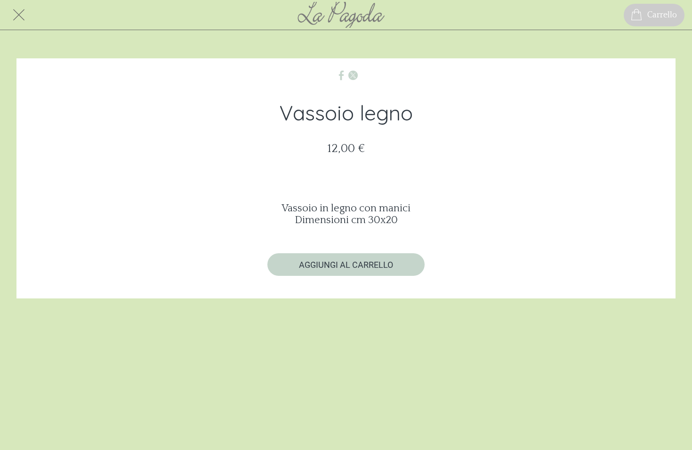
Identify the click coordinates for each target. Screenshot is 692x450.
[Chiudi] (18, 15)
